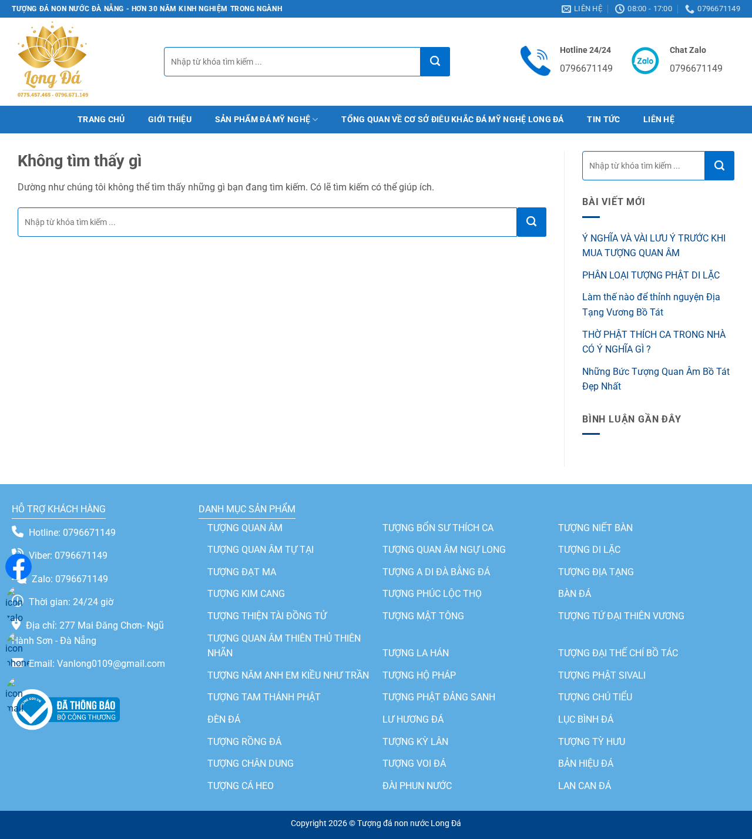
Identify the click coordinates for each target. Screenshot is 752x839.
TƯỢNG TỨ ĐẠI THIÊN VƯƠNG (621, 616)
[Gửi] (435, 61)
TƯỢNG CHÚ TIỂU (595, 697)
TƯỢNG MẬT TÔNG (423, 616)
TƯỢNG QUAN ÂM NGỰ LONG (444, 549)
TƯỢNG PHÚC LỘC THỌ (432, 593)
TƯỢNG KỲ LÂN (415, 741)
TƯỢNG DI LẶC (589, 549)
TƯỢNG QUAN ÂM (245, 527)
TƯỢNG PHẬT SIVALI (602, 675)
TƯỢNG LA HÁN (415, 653)
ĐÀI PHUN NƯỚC (417, 785)
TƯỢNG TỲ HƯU (591, 741)
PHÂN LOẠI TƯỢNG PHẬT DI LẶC (651, 275)
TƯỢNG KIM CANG (246, 593)
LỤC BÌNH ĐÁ (585, 719)
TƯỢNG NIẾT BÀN (595, 527)
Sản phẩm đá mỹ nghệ (262, 120)
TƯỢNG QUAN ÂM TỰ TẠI (260, 549)
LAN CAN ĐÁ (584, 785)
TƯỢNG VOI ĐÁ (414, 763)
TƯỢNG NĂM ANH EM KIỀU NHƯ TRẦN (288, 675)
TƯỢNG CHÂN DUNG (250, 763)
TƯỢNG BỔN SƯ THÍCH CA (438, 527)
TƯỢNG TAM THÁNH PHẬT (264, 697)
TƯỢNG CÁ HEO (240, 785)
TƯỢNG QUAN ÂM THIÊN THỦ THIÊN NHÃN (284, 646)
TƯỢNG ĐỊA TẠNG (596, 572)
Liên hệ (658, 120)
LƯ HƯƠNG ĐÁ (413, 719)
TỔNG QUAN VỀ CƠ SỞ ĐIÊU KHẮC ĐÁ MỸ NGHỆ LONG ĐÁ (452, 120)
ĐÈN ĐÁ (223, 719)
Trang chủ (101, 120)
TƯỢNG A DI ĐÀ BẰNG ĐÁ (436, 572)
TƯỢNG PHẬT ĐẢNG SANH (438, 697)
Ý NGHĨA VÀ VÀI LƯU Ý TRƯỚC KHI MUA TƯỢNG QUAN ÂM (654, 246)
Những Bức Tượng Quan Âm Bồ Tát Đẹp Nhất (656, 379)
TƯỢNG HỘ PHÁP (419, 675)
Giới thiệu (170, 120)
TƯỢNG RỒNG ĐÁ (244, 741)
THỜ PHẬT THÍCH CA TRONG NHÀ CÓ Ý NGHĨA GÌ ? (654, 342)
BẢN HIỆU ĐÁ (585, 763)
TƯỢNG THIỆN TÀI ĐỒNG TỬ (267, 616)
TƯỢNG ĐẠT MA (241, 572)
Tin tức (603, 120)
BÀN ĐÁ (574, 593)
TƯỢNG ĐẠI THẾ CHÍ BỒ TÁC (618, 653)
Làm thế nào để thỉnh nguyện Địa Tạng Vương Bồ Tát (651, 304)
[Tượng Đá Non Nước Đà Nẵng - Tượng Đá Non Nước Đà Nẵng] (52, 62)
